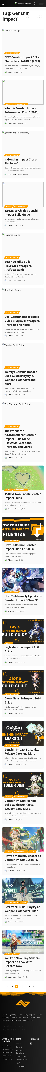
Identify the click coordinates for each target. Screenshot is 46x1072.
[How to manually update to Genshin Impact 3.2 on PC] (23, 839)
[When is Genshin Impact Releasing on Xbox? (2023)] (23, 92)
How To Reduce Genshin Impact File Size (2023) (20, 547)
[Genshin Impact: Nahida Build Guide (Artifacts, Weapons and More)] (23, 784)
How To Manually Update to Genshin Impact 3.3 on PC (23, 598)
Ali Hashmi (11, 611)
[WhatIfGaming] (23, 4)
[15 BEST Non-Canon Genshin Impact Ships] (23, 478)
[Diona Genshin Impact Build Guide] (23, 682)
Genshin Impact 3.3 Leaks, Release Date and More (22, 751)
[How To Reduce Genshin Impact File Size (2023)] (23, 529)
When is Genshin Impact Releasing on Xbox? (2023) (22, 110)
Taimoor (10, 225)
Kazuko (10, 72)
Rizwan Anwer (12, 977)
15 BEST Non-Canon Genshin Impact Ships (23, 496)
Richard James (12, 174)
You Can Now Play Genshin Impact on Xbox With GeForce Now (22, 962)
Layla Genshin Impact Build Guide (22, 649)
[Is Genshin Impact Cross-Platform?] (23, 143)
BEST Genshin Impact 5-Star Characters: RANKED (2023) (23, 59)
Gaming (9, 104)
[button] (4, 4)
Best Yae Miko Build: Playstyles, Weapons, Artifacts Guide (18, 265)
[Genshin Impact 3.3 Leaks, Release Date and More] (23, 733)
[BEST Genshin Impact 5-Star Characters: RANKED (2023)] (23, 41)
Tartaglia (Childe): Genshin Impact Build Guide (22, 212)
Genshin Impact (12, 53)
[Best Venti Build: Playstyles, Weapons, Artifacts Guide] (23, 890)
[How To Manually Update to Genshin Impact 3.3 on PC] (23, 580)
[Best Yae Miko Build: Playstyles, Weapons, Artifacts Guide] (23, 245)
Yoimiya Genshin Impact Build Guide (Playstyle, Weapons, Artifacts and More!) (21, 378)
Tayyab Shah (12, 123)
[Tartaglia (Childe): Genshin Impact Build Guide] (23, 194)
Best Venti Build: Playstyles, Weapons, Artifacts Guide (23, 909)
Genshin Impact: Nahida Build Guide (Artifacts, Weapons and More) (20, 805)
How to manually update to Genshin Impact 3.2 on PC (23, 858)
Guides (32, 851)
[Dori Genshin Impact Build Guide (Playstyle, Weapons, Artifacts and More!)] (23, 300)
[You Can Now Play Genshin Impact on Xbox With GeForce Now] (23, 942)
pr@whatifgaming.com (13, 1029)
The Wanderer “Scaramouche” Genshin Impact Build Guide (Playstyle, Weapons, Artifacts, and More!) (20, 439)
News (16, 954)
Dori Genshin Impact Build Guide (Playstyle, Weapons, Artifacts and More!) (22, 321)
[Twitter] (31, 1043)
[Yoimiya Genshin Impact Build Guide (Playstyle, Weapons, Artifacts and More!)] (23, 355)
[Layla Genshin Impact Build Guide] (23, 631)
